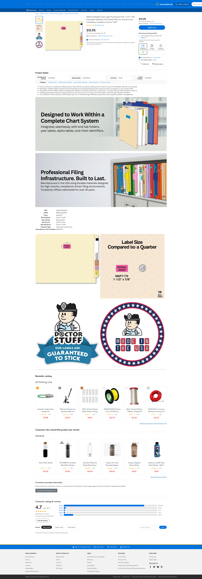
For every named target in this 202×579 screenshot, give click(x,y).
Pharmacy (84, 10)
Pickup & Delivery (73, 10)
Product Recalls (91, 568)
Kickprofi (145, 4)
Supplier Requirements (32, 571)
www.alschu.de (105, 40)
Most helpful (71, 527)
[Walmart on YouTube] (158, 567)
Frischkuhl (86, 4)
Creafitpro (93, 4)
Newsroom (28, 562)
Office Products (44, 13)
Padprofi (112, 4)
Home (37, 13)
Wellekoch (35, 4)
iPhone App (152, 557)
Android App (153, 560)
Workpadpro (80, 4)
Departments (33, 10)
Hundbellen (28, 4)
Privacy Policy (122, 560)
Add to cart (152, 27)
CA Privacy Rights (123, 562)
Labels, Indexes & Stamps (71, 13)
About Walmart (29, 557)
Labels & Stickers (93, 82)
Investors (28, 565)
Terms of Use (122, 557)
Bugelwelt (99, 4)
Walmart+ (59, 565)
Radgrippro (124, 4)
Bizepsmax (118, 4)
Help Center (100, 547)
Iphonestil (106, 4)
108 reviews (101, 25)
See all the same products (159, 477)
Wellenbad (48, 4)
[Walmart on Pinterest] (162, 567)
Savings (49, 10)
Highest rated (59, 527)
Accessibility (91, 565)
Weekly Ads (126, 547)
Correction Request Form (46, 490)
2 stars (61, 512)
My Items (99, 10)
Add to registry (158, 64)
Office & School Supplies (56, 13)
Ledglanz (73, 4)
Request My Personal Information (128, 565)
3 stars (61, 510)
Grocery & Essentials (59, 10)
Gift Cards (59, 568)
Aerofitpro (151, 4)
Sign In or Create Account (82, 547)
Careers (92, 10)
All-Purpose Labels (105, 82)
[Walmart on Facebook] (150, 567)
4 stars (61, 508)
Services (41, 10)
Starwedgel (61, 4)
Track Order (113, 547)
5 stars (61, 505)
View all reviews (42, 520)
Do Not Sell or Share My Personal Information (131, 568)
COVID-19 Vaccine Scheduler (96, 557)
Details (154, 60)
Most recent (46, 527)
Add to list (146, 64)
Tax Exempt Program (93, 571)
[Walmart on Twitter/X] (154, 567)
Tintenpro (67, 4)
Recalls (89, 562)
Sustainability (29, 568)
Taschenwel (131, 4)
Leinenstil (54, 4)
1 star (61, 515)
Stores (58, 560)
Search (163, 527)
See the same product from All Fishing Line (153, 423)
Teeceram (41, 4)
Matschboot (139, 4)
